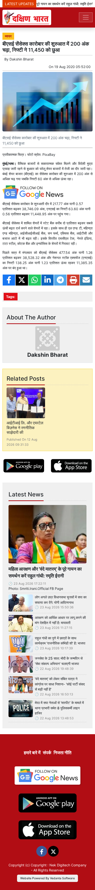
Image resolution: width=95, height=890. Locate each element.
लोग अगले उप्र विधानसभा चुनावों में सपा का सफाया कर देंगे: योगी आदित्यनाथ (60, 599)
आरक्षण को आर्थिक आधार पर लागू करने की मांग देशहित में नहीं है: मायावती (60, 620)
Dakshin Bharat (22, 59)
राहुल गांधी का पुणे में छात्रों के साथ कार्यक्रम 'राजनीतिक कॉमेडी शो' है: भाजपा (60, 640)
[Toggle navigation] (86, 17)
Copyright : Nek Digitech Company (58, 865)
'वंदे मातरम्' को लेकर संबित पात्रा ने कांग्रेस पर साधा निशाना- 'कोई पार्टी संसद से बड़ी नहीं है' (60, 684)
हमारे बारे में (32, 752)
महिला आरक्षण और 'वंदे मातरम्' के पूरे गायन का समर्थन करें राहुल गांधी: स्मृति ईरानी (45, 572)
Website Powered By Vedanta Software (47, 878)
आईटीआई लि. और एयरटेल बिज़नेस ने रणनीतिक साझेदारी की (25, 427)
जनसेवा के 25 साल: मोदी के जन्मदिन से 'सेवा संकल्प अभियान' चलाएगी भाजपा (59, 661)
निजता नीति (62, 752)
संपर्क (47, 752)
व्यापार (8, 36)
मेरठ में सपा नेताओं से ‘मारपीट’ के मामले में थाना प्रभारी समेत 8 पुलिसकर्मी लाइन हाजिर (59, 708)
